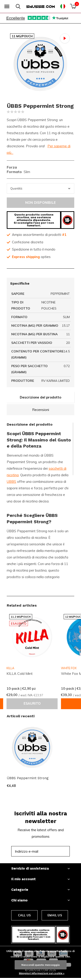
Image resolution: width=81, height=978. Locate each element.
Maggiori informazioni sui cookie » (41, 973)
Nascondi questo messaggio (40, 964)
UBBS (11, 481)
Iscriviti (56, 851)
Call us (24, 915)
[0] (73, 6)
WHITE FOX (68, 668)
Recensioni (40, 410)
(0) (27, 112)
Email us (54, 915)
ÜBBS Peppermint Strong (28, 778)
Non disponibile (40, 202)
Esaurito (32, 703)
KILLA (10, 668)
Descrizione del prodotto (40, 397)
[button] (7, 6)
